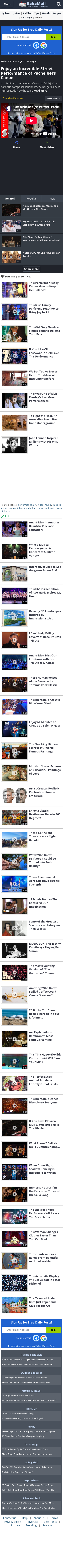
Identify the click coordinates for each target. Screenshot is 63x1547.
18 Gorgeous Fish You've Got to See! (18, 1395)
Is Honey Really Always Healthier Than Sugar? (22, 1418)
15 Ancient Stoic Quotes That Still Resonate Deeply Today (27, 1485)
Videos (13, 61)
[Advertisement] (31, 172)
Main (4, 61)
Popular (31, 198)
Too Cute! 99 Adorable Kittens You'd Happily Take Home (27, 1467)
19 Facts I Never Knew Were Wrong (18, 1413)
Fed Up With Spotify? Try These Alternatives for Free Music (28, 1503)
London (12, 508)
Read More (40, 90)
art (34, 504)
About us (38, 1518)
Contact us (9, 1518)
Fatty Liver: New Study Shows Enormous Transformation (27, 1364)
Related (10, 198)
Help (25, 1518)
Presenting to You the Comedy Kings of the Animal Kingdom (28, 1431)
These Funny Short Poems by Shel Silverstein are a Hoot (27, 1454)
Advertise (32, 1522)
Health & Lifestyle (31, 1354)
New (52, 198)
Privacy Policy (49, 53)
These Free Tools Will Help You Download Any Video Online (28, 1508)
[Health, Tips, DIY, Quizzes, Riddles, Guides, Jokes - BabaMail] (33, 4)
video (40, 504)
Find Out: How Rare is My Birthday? (17, 1472)
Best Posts (50, 1522)
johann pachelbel (26, 508)
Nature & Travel (31, 1390)
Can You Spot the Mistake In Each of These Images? (25, 1377)
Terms (54, 1518)
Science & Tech (31, 1498)
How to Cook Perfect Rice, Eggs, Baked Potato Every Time (27, 1359)
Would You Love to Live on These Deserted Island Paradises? (29, 1400)
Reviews (47, 1525)
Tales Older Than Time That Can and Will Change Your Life (28, 1490)
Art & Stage (29, 61)
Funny (31, 1426)
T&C (37, 53)
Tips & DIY (32, 1408)
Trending (31, 1525)
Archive (15, 1525)
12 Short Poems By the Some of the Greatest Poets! (25, 1449)
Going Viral (31, 1462)
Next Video (52, 98)
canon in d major (46, 508)
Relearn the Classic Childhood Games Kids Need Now (26, 1382)
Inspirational (31, 1480)
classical (57, 504)
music (48, 504)
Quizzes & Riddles (31, 1372)
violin (4, 508)
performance (25, 504)
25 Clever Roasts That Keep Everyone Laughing (23, 1436)
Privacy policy (12, 1522)
